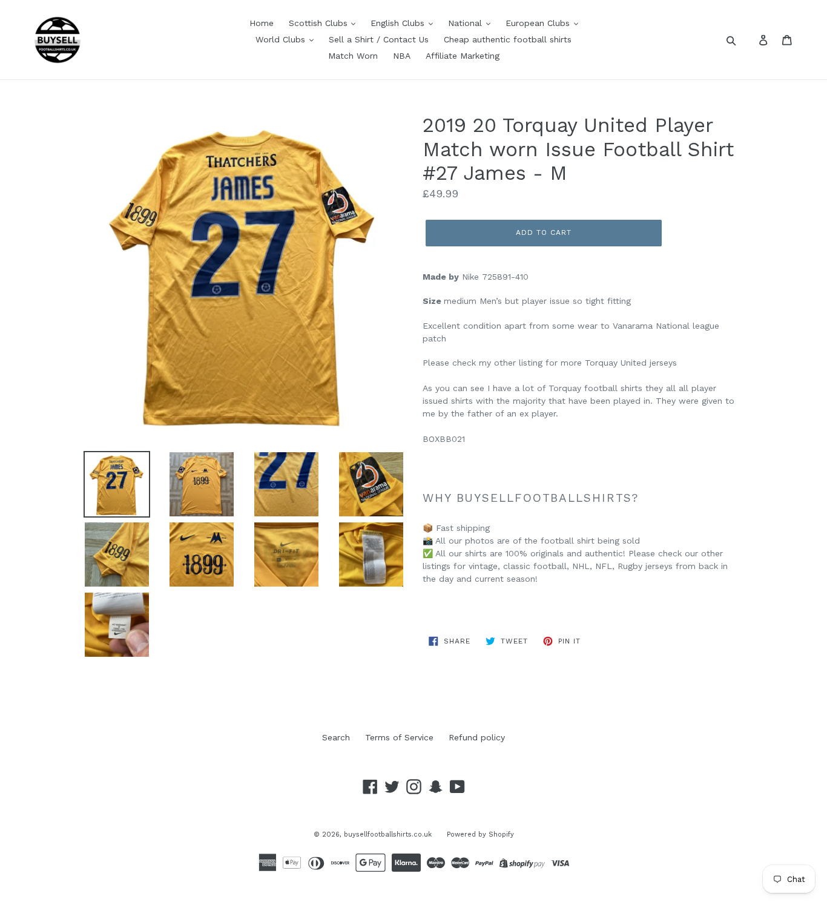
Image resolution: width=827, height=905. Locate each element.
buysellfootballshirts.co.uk (388, 834)
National (466, 23)
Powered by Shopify (480, 834)
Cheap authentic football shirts (508, 39)
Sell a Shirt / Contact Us (379, 39)
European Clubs (539, 23)
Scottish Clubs (320, 23)
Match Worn (353, 56)
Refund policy (477, 737)
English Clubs (399, 23)
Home (261, 23)
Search (336, 737)
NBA (401, 56)
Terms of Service (399, 737)
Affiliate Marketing (462, 56)
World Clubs (281, 39)
